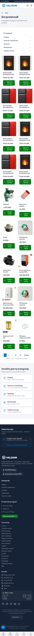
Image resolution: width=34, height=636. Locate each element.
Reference (4, 558)
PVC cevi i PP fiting (8, 512)
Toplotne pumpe (9, 51)
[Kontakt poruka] (19, 603)
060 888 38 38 (8, 577)
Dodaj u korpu (9, 212)
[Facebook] (11, 603)
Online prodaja (5, 531)
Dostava (3, 546)
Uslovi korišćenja (6, 536)
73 (20, 355)
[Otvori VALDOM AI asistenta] (3, 627)
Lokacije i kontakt (6, 528)
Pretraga (17, 634)
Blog (2, 566)
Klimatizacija (8, 47)
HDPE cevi (6, 509)
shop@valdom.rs (9, 583)
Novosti (3, 553)
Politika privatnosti (6, 538)
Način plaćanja (5, 543)
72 (16, 355)
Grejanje (6, 37)
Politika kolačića (6, 541)
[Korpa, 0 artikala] (27, 5)
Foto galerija (5, 556)
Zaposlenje (4, 561)
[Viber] (3, 603)
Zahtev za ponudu (10, 83)
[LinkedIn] (15, 603)
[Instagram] (7, 603)
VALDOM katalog (10, 470)
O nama (3, 526)
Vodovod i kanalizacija (11, 40)
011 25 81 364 (8, 580)
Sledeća (26, 355)
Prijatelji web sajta (6, 563)
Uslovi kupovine (6, 533)
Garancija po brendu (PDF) (13, 474)
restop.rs (23, 628)
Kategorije (10, 634)
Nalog (30, 634)
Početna (3, 634)
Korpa (23, 634)
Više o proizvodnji (8, 516)
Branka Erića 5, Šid (9, 575)
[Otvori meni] (31, 5)
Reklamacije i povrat (7, 548)
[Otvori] (29, 37)
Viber (5, 588)
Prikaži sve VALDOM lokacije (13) (17, 445)
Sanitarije (7, 44)
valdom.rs (17, 628)
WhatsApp (7, 585)
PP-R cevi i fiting (7, 506)
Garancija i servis (6, 551)
